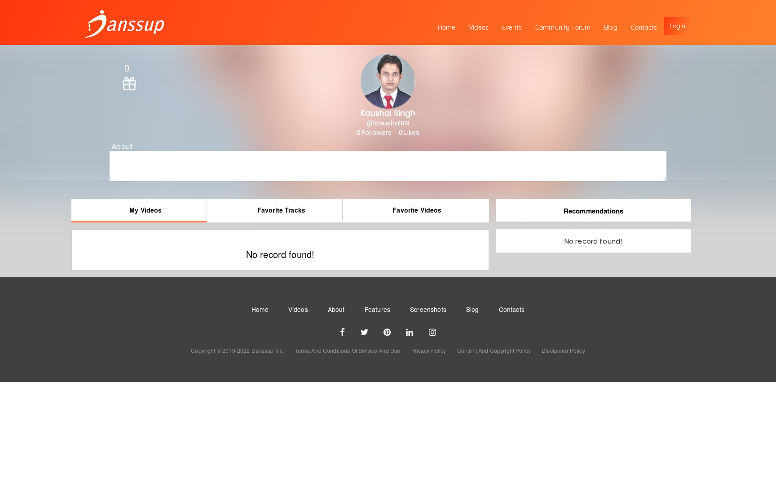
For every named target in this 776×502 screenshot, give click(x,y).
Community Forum (563, 27)
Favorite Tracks (281, 209)
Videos (479, 27)
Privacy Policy (428, 350)
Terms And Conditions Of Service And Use (348, 350)
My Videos (145, 209)
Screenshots (428, 309)
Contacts (644, 27)
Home (447, 27)
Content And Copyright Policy (494, 350)
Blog (610, 27)
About (336, 309)
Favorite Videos (416, 209)
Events (512, 27)
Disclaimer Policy (563, 350)
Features (377, 309)
